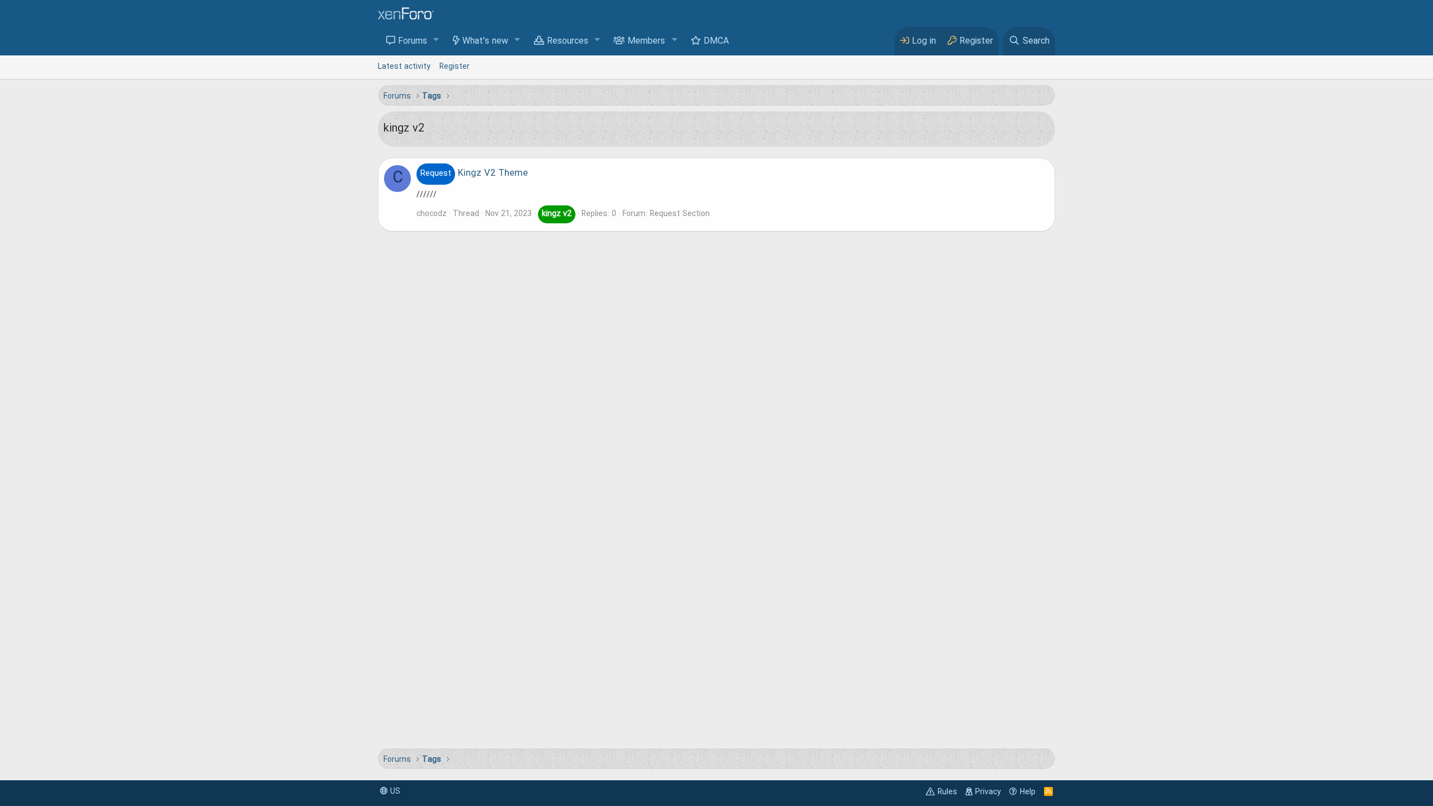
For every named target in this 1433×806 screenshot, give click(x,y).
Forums (412, 41)
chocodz (431, 214)
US (394, 791)
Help (1028, 792)
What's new (485, 41)
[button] (436, 40)
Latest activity (404, 66)
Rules (947, 792)
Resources (567, 41)
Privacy (988, 792)
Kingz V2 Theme (474, 173)
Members (646, 41)
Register (454, 66)
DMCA (716, 41)
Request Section (680, 214)
